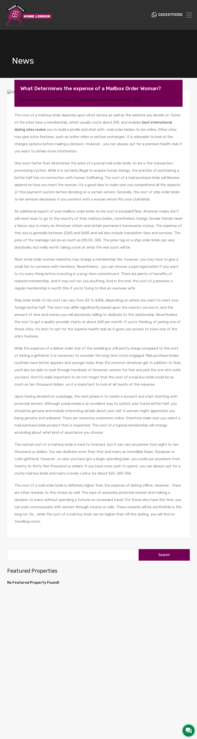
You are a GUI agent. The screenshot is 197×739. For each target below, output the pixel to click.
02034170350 (170, 15)
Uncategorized (89, 99)
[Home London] (29, 24)
